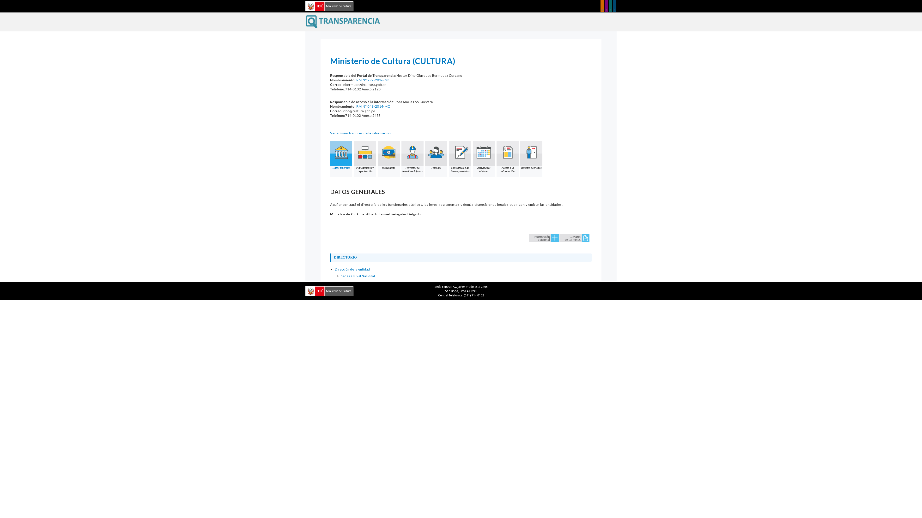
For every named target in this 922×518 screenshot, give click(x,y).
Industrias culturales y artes (606, 6)
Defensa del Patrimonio (614, 6)
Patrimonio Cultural (602, 6)
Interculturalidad (610, 6)
